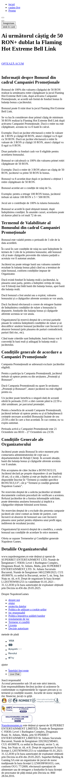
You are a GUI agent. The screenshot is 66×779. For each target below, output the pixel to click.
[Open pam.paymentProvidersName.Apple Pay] (11, 658)
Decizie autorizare (18, 628)
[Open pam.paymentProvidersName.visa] (11, 641)
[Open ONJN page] (4, 702)
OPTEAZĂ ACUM (12, 63)
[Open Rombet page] (22, 702)
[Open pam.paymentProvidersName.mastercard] (10, 645)
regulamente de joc (18, 618)
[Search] (2, 17)
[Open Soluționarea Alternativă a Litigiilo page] (16, 722)
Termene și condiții (19, 622)
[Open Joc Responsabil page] (57, 702)
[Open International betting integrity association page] (43, 702)
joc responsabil (16, 612)
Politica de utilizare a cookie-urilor (27, 609)
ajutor (11, 603)
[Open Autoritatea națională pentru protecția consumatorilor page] (18, 712)
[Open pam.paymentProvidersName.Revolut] (12, 654)
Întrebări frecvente (18, 670)
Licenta (12, 625)
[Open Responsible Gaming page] (10, 702)
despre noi (14, 600)
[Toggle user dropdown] (2, 20)
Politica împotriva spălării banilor (26, 615)
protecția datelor (17, 606)
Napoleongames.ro (11, 725)
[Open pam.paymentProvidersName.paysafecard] (15, 649)
